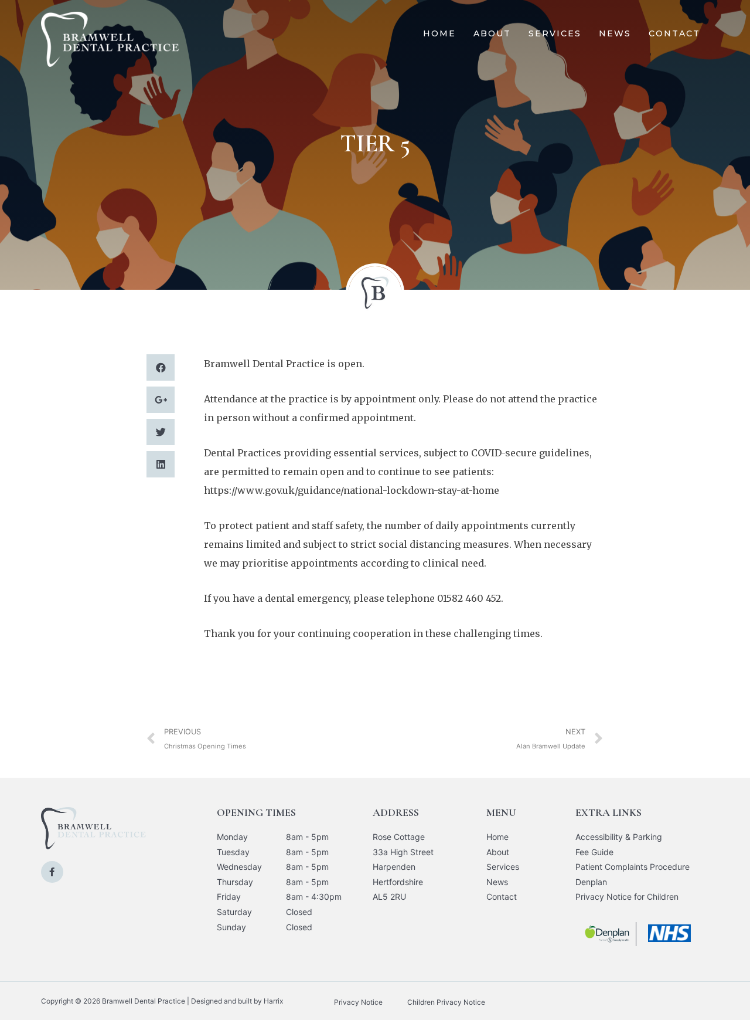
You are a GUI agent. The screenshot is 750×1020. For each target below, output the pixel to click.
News (615, 33)
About (492, 33)
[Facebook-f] (52, 872)
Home (439, 33)
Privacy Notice (358, 1002)
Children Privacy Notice (446, 1002)
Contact (674, 33)
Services (555, 33)
